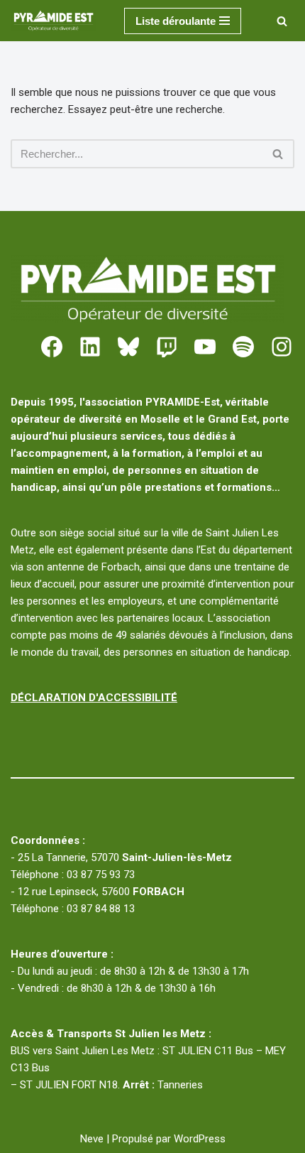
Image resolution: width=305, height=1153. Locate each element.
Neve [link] (92, 1138)
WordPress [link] (200, 1138)
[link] (57, 20)
